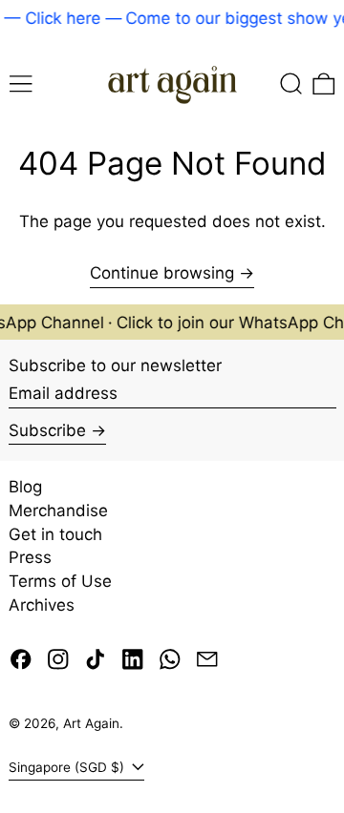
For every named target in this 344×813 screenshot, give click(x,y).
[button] (291, 83)
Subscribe (47, 430)
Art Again (91, 723)
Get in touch (55, 534)
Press (30, 557)
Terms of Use (60, 581)
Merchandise (58, 510)
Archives (42, 605)
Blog (25, 486)
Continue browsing (162, 272)
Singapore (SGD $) (68, 767)
